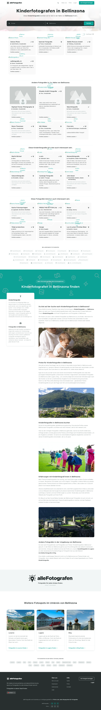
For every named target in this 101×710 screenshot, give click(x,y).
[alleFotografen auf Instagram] (55, 703)
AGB (53, 690)
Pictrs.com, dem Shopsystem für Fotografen (65, 699)
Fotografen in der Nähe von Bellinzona (50, 658)
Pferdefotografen (14, 253)
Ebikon (47, 662)
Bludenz (89, 662)
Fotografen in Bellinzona (17, 327)
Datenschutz (55, 687)
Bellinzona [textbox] (52, 23)
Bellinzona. (91, 309)
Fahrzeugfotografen (56, 259)
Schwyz (35, 662)
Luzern (41, 662)
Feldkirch (36, 665)
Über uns (64, 2)
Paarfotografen (26, 253)
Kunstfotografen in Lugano (86, 549)
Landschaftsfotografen (50, 253)
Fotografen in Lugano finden (47, 648)
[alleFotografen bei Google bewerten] (52, 703)
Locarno (12, 662)
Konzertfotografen (88, 253)
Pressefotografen (86, 250)
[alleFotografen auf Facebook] (58, 703)
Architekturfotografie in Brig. (47, 553)
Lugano (19, 662)
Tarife (68, 680)
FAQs (68, 684)
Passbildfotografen (16, 250)
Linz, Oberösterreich (46, 209)
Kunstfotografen (76, 253)
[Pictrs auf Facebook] (58, 706)
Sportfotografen (62, 250)
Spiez (74, 662)
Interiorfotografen (46, 256)
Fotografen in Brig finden (76, 648)
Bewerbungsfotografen (70, 259)
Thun (30, 665)
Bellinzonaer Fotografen (50, 247)
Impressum (55, 684)
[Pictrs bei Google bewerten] (52, 706)
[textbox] (12, 23)
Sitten (43, 665)
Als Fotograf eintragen (86, 2)
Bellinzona (68, 16)
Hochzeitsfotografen (19, 259)
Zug (53, 662)
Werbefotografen (29, 250)
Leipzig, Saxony (72, 209)
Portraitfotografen (74, 250)
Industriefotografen (58, 256)
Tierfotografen (40, 250)
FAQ (70, 2)
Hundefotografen (83, 256)
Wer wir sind (55, 680)
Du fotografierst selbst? (88, 27)
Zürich (54, 665)
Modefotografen (37, 253)
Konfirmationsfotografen (20, 256)
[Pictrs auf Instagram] (55, 706)
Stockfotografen (51, 250)
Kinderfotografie (14, 300)
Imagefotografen (71, 256)
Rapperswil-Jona (66, 662)
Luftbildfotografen (64, 253)
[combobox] (26, 23)
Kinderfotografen (34, 16)
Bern (14, 158)
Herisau (48, 665)
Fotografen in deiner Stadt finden (17, 688)
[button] (58, 3)
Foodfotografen (31, 259)
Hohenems (69, 665)
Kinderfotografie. (44, 560)
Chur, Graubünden (46, 93)
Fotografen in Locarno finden (18, 648)
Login (75, 2)
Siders (58, 662)
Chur (29, 662)
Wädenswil (81, 662)
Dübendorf (61, 665)
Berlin (14, 229)
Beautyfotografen (84, 259)
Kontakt (69, 687)
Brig (24, 662)
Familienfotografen (43, 259)
